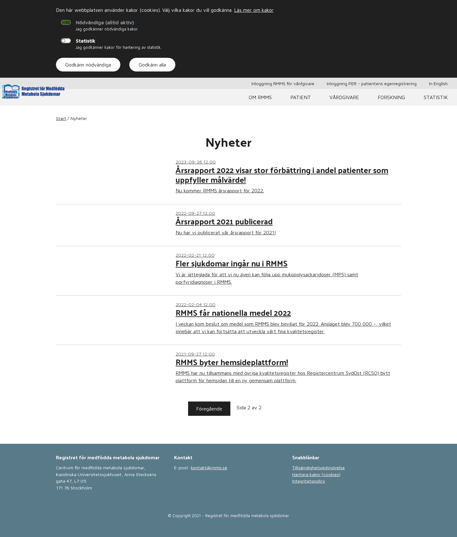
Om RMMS (260, 97)
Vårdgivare (344, 97)
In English (438, 83)
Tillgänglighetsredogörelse (318, 467)
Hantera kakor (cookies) (316, 474)
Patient (300, 97)
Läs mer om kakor (254, 10)
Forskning (391, 97)
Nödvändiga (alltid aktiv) (105, 22)
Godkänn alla (152, 64)
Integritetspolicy (308, 481)
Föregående (209, 408)
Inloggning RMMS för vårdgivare (283, 83)
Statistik (85, 41)
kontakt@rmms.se (209, 467)
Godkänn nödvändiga (88, 64)
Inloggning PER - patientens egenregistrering (372, 83)
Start (61, 118)
